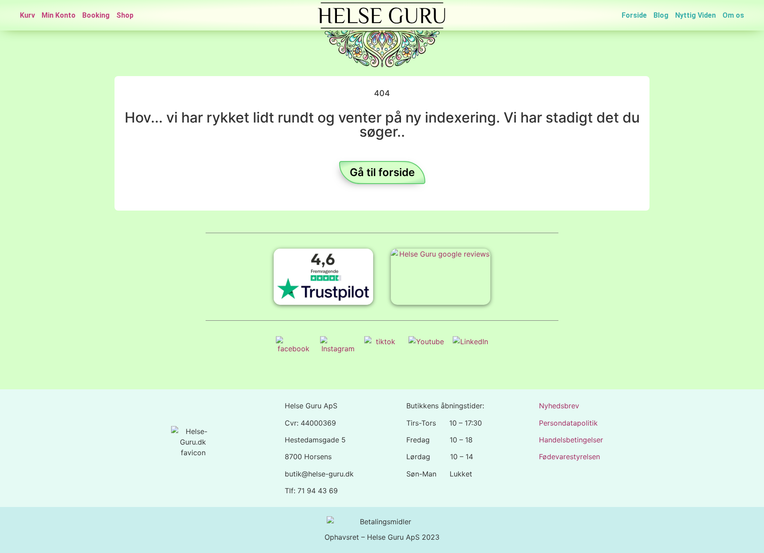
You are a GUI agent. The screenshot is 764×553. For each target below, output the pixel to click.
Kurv (27, 15)
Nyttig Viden (695, 15)
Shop (125, 15)
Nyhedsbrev (559, 405)
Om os (733, 15)
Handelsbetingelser (571, 439)
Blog (660, 15)
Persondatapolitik (568, 423)
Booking (96, 15)
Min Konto (59, 15)
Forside (634, 15)
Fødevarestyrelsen (569, 456)
